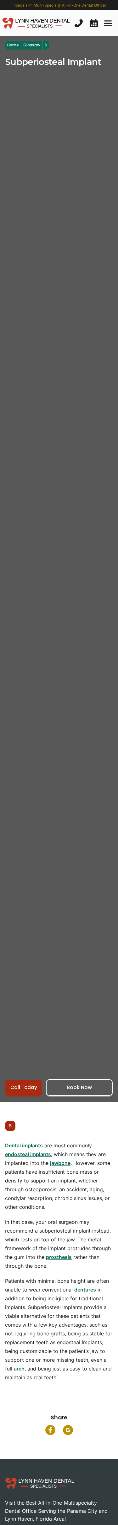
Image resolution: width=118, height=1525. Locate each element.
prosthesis (59, 1257)
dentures (85, 1290)
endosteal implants (28, 1154)
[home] (36, 23)
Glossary (31, 45)
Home (13, 45)
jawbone (60, 1163)
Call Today (23, 1087)
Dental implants (24, 1145)
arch (19, 1368)
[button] (108, 23)
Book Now (79, 1087)
